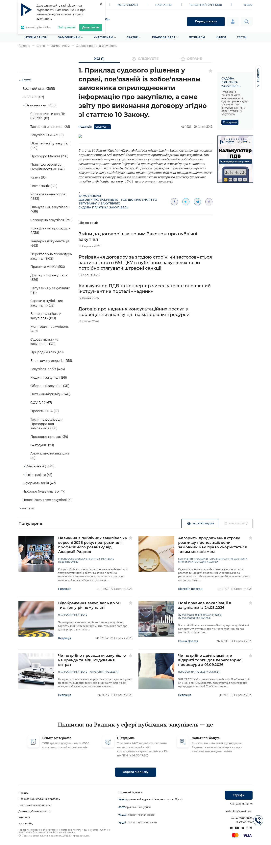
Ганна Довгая (188, 641)
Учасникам (103, 37)
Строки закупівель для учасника (198, 562)
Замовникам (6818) (41, 105)
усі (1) (99, 59)
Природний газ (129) (47, 352)
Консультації (127, 4)
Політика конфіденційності (35, 805)
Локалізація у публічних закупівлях (200, 615)
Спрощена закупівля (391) (51, 220)
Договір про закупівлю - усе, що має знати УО (118, 199)
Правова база (164, 37)
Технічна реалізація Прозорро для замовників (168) (46, 424)
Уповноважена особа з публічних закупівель (86, 559)
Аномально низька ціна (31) (49, 456)
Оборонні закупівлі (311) (49, 386)
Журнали (197, 37)
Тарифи (239, 795)
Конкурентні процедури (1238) (50, 230)
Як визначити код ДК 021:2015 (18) (47, 116)
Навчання (163, 4)
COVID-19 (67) (33, 97)
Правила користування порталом (39, 798)
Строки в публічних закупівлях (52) (46, 303)
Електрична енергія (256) (51, 361)
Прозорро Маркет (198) (49, 156)
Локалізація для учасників (194, 618)
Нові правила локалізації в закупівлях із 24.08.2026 (204, 605)
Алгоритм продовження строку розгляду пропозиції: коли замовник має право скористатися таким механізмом (212, 545)
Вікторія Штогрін (190, 589)
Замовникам (69, 37)
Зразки (132, 37)
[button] (224, 139)
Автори (28, 508)
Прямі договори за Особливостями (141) (47, 167)
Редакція (85, 126)
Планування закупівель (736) (49, 209)
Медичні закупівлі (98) (48, 377)
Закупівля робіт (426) (47, 369)
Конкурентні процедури (193, 559)
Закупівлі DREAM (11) (47, 135)
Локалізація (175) (43, 186)
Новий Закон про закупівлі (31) (47, 500)
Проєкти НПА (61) (44, 411)
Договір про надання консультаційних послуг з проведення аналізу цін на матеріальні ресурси (134, 311)
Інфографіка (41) (39, 475)
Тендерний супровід (205, 4)
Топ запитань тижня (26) (50, 127)
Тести (242, 37)
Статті (41, 45)
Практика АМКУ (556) (47, 267)
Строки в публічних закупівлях (228, 559)
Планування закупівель (72, 615)
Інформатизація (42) (39, 483)
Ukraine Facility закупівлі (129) (50, 145)
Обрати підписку (135, 772)
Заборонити (67, 27)
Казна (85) (38, 177)
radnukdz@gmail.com (239, 811)
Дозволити (90, 27)
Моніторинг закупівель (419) (49, 329)
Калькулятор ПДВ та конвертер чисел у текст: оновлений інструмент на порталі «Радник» (145, 288)
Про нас (23, 793)
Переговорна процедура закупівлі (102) (51, 256)
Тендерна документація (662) (50, 243)
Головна (24, 45)
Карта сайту (25, 823)
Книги (221, 37)
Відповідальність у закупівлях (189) (45, 316)
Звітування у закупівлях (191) (50, 290)
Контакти (24, 817)
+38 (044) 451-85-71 (241, 803)
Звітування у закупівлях (99, 203)
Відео (248, 4)
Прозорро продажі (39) (49, 437)
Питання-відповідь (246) (50, 394)
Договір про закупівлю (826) (49, 277)
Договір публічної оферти (34, 811)
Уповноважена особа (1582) (47, 196)
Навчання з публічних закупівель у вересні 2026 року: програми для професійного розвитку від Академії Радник (92, 545)
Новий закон (36, 37)
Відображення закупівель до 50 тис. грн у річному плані (89, 605)
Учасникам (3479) (40, 466)
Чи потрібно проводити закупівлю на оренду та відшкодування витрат (92, 660)
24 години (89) (42, 445)
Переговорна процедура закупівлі (199, 672)
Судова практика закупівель (96, 45)
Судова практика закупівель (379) (44, 342)
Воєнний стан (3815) (38, 89)
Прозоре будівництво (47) (43, 491)
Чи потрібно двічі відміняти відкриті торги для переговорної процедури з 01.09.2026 (210, 660)
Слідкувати (102, 126)
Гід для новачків (68, 562)
